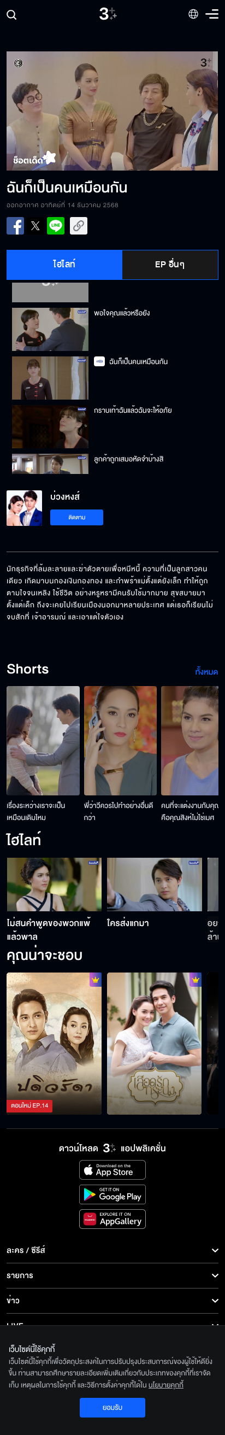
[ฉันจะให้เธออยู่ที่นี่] (154, 1044)
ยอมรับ (112, 1407)
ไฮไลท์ (65, 264)
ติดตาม (77, 517)
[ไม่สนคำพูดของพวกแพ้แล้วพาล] (54, 884)
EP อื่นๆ (170, 264)
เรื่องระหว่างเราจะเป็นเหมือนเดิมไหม (36, 811)
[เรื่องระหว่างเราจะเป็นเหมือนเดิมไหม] (43, 740)
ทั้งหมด (207, 672)
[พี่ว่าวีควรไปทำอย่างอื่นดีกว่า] (120, 740)
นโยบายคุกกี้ (166, 1385)
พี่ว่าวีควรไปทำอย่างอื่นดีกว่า (118, 811)
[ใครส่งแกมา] (154, 884)
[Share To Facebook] (15, 226)
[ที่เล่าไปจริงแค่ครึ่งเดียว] (54, 1044)
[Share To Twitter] (35, 226)
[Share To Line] (55, 226)
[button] (59, 111)
